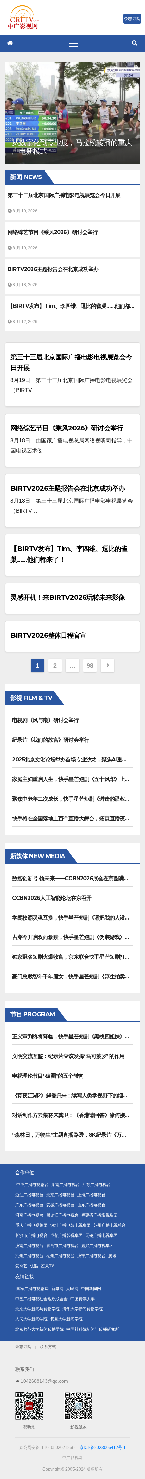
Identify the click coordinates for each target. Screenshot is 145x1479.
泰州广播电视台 (60, 1255)
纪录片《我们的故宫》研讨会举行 (50, 740)
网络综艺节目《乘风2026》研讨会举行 (66, 428)
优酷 (34, 1266)
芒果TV (47, 1266)
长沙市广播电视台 (31, 1235)
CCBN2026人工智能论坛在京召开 (52, 898)
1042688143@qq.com (44, 1381)
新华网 (57, 1288)
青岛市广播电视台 (62, 1245)
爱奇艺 (21, 1266)
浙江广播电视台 (29, 1194)
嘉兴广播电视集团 (97, 1245)
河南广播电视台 (29, 1215)
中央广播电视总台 (32, 1184)
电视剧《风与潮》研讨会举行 (45, 720)
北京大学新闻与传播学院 (37, 1309)
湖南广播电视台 (65, 1184)
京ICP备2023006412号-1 (103, 1447)
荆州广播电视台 (29, 1255)
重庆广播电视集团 (31, 1225)
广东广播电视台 (29, 1205)
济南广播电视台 (29, 1245)
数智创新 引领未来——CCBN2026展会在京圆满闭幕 (73, 878)
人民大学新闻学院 (31, 1319)
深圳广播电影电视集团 (70, 1225)
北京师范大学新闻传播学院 (39, 1329)
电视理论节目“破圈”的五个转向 (48, 1076)
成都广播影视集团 (66, 1235)
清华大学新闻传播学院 (82, 1309)
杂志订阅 (23, 1346)
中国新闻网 (91, 1288)
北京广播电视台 (60, 1194)
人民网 (72, 1288)
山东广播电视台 (91, 1205)
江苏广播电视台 (96, 1184)
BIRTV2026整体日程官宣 (48, 635)
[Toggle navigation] (73, 43)
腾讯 (112, 1255)
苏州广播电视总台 (109, 1225)
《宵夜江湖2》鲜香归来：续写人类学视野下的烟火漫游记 (77, 1095)
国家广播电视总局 (32, 1288)
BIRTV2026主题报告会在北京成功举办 (67, 488)
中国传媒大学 (82, 1298)
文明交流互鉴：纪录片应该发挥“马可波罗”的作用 (68, 1056)
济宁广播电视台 (91, 1255)
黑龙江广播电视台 (62, 1215)
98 (90, 665)
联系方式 (48, 1346)
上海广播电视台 (91, 1194)
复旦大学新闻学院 (66, 1319)
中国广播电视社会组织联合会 (41, 1298)
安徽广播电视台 (60, 1205)
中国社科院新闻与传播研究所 (92, 1329)
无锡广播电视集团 (101, 1235)
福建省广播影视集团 (99, 1215)
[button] (134, 43)
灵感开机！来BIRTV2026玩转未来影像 (67, 597)
